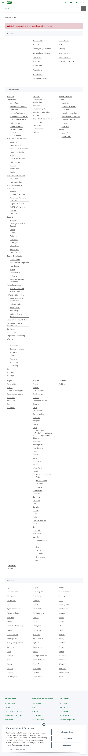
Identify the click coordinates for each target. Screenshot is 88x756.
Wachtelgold (12, 677)
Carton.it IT (11, 600)
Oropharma (40, 557)
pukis (35, 458)
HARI (61, 626)
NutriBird (39, 553)
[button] (65, 2)
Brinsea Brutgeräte (40, 401)
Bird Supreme (38, 391)
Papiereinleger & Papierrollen (16, 299)
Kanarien (13, 142)
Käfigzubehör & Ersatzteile (16, 315)
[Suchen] (83, 8)
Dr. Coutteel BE (39, 613)
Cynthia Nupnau (13, 609)
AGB (60, 44)
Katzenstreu (66, 136)
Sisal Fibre (37, 530)
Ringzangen (14, 249)
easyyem (36, 421)
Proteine (13, 210)
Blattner (36, 397)
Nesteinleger (15, 266)
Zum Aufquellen (16, 182)
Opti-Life (39, 543)
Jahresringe (14, 246)
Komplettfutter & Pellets (19, 116)
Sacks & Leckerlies (69, 106)
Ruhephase (14, 362)
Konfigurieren (67, 739)
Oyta (9, 651)
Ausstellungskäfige (17, 288)
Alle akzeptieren (67, 732)
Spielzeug (11, 329)
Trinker (12, 233)
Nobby (61, 638)
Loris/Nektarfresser (17, 159)
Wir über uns (38, 40)
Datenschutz (21, 749)
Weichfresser (15, 123)
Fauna (61, 617)
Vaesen (35, 504)
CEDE (61, 600)
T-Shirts (62, 384)
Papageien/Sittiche (17, 152)
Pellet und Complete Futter (43, 475)
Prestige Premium (40, 655)
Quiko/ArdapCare (39, 520)
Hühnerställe (38, 129)
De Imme (36, 497)
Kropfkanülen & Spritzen (19, 263)
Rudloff (36, 664)
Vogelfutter (11, 100)
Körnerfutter (14, 103)
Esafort (35, 617)
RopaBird (36, 494)
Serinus (36, 464)
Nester (12, 269)
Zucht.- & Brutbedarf (15, 256)
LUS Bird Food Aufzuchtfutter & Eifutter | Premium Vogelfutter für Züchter (43, 434)
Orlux (38, 547)
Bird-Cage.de (38, 592)
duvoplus (62, 613)
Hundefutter (66, 103)
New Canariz (38, 448)
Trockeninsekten (16, 126)
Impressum (10, 749)
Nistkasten (14, 276)
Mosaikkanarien (16, 145)
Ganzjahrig (14, 365)
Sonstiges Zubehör (17, 253)
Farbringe (13, 243)
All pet (35, 384)
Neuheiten (12, 565)
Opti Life (36, 643)
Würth (61, 677)
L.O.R (35, 427)
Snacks (9, 387)
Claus (35, 513)
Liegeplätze (66, 123)
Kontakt (36, 44)
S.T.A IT (62, 664)
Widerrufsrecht (65, 57)
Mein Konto (37, 66)
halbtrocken (14, 169)
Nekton (35, 517)
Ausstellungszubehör (18, 292)
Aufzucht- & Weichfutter (16, 139)
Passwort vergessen (40, 78)
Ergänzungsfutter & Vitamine (14, 186)
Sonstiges (13, 213)
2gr (34, 527)
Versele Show (64, 672)
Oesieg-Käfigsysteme (15, 643)
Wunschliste (37, 74)
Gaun (35, 621)
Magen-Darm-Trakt (17, 203)
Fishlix (9, 621)
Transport (13, 239)
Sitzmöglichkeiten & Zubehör (17, 224)
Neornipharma (38, 444)
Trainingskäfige (16, 304)
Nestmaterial (15, 273)
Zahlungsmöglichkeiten (42, 49)
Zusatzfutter (40, 484)
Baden (12, 229)
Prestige (39, 550)
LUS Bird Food (12, 634)
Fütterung (13, 236)
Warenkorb (37, 61)
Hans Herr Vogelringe (15, 626)
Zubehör (10, 217)
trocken (13, 165)
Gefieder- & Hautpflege (18, 194)
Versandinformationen (41, 53)
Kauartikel (65, 110)
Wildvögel (11, 372)
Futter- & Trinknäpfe (15, 391)
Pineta (35, 471)
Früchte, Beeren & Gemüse (17, 131)
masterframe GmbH (66, 61)
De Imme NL (37, 609)
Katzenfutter (66, 133)
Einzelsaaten (15, 110)
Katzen (61, 130)
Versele (36, 537)
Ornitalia (36, 500)
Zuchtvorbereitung (17, 349)
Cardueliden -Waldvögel (19, 149)
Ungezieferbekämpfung (16, 335)
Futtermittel (11, 384)
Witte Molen (37, 468)
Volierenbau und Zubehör (17, 320)
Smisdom (62, 668)
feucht (12, 172)
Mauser (13, 355)
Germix (35, 507)
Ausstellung (14, 359)
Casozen (36, 404)
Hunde (61, 100)
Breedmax (14, 179)
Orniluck (62, 643)
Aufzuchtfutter (41, 480)
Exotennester (15, 259)
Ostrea (61, 647)
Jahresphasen (12, 345)
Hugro (35, 424)
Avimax (35, 387)
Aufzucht (13, 352)
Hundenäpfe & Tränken (71, 116)
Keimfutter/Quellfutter (18, 106)
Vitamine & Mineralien (41, 112)
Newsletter (37, 57)
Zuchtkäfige (14, 311)
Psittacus (36, 454)
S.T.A (35, 523)
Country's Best (41, 540)
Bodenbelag (11, 332)
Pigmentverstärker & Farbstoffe (18, 199)
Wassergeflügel (39, 109)
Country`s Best (64, 604)
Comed (35, 510)
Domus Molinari (39, 414)
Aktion (10, 569)
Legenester (37, 125)
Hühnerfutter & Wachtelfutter (39, 101)
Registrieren (37, 70)
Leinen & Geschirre (69, 120)
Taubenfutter (38, 105)
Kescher (13, 220)
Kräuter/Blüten (15, 135)
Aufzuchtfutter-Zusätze (16, 175)
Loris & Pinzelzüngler (18, 120)
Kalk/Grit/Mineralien (17, 207)
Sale (8, 369)
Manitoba (36, 441)
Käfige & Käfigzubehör (15, 295)
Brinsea (62, 596)
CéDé (35, 407)
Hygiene (39, 487)
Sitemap (62, 49)
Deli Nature (37, 411)
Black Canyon (38, 394)
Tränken (36, 115)
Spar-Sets (10, 342)
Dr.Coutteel (37, 490)
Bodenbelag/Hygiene (15, 394)
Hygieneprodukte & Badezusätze (14, 324)
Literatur (10, 339)
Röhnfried (37, 461)
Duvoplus (36, 417)
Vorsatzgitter (15, 307)
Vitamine (13, 191)
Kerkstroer (37, 630)
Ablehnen (67, 745)
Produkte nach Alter (69, 113)
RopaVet (10, 664)
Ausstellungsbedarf (14, 285)
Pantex (35, 451)
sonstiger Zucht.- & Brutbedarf (17, 280)
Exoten (12, 155)
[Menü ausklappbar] (3, 1)
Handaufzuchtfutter (17, 113)
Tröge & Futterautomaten (42, 119)
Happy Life (37, 626)
